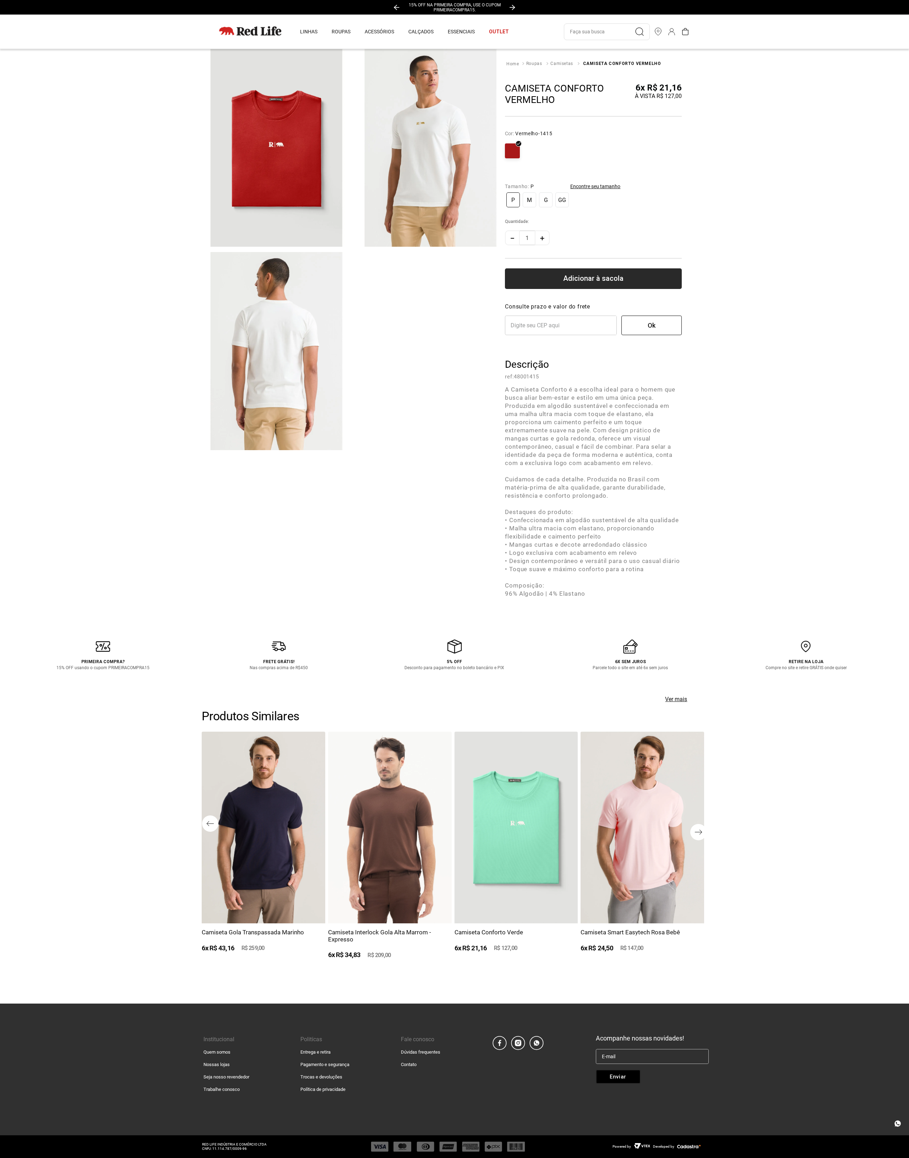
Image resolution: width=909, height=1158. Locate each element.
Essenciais (461, 31)
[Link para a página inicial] (512, 64)
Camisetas (561, 63)
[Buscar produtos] (642, 31)
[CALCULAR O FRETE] (651, 325)
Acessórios (379, 31)
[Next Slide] (512, 7)
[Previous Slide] (396, 7)
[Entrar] (672, 31)
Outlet (499, 31)
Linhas (308, 31)
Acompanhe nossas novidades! (640, 1038)
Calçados (421, 31)
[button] (513, 199)
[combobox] (607, 31)
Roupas (341, 31)
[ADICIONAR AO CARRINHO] (593, 278)
